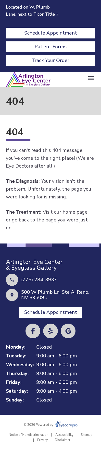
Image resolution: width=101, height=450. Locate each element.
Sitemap (86, 435)
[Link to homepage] (28, 79)
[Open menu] (91, 78)
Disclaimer (62, 440)
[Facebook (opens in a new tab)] (32, 331)
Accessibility (64, 435)
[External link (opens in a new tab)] (68, 331)
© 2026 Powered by (39, 425)
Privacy (42, 440)
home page (75, 212)
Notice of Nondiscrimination (28, 435)
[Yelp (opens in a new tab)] (50, 331)
